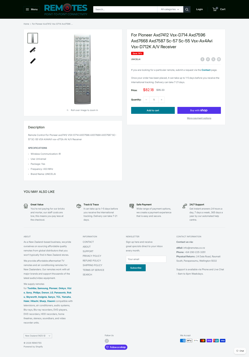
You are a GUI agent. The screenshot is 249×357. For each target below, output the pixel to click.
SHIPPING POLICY (92, 265)
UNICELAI (135, 59)
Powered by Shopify (33, 346)
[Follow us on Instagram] (107, 341)
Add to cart (153, 110)
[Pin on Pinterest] (208, 59)
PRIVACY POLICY (92, 255)
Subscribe (135, 267)
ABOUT (87, 246)
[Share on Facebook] (202, 59)
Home (26, 24)
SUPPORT (88, 251)
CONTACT (88, 241)
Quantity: (136, 99)
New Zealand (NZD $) (35, 336)
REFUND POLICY (92, 260)
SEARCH (87, 274)
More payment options (199, 118)
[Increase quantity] (162, 100)
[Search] (186, 9)
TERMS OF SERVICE (93, 270)
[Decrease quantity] (146, 100)
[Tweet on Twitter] (213, 59)
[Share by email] (219, 59)
